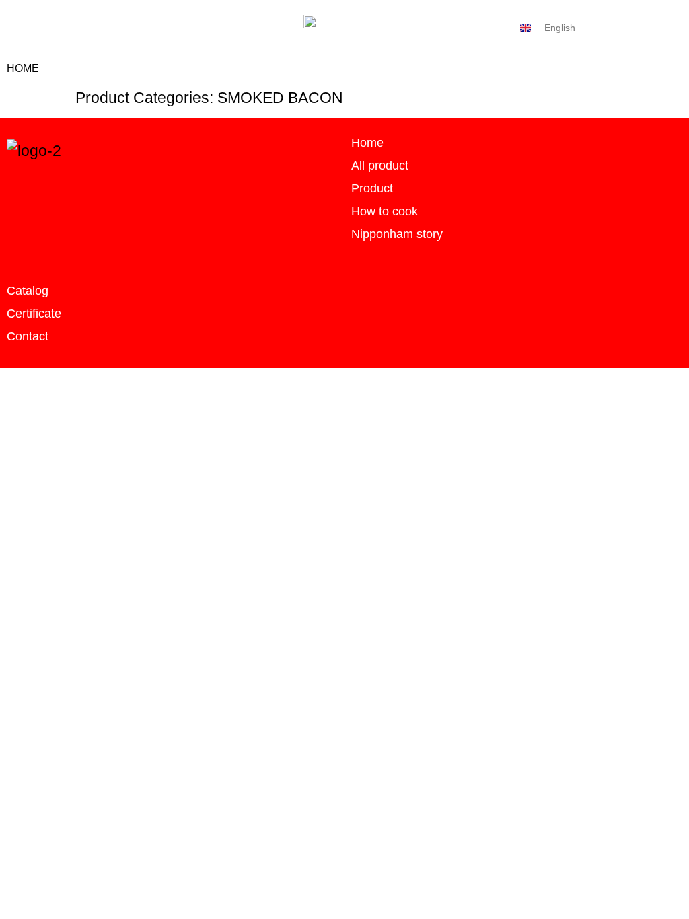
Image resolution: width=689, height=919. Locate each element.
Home (23, 68)
